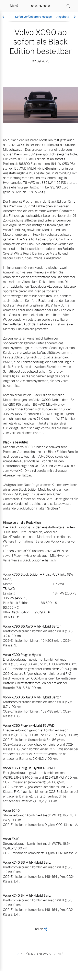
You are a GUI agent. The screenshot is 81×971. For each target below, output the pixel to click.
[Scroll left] (4, 17)
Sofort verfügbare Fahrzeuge (33, 16)
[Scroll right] (74, 17)
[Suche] (68, 6)
